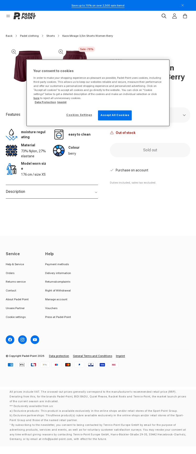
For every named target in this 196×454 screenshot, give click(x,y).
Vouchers (51, 308)
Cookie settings (16, 317)
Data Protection (45, 102)
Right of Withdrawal (58, 290)
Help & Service (15, 264)
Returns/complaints (57, 281)
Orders (10, 273)
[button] (8, 16)
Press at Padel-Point (58, 317)
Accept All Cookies (115, 115)
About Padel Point (17, 299)
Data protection (59, 356)
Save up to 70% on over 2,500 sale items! (98, 5)
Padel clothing (29, 35)
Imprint (120, 356)
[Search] (164, 16)
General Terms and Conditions (92, 356)
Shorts (50, 35)
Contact (11, 290)
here (36, 98)
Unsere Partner (15, 308)
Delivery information (58, 273)
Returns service (16, 281)
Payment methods (57, 264)
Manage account (56, 299)
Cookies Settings (79, 115)
